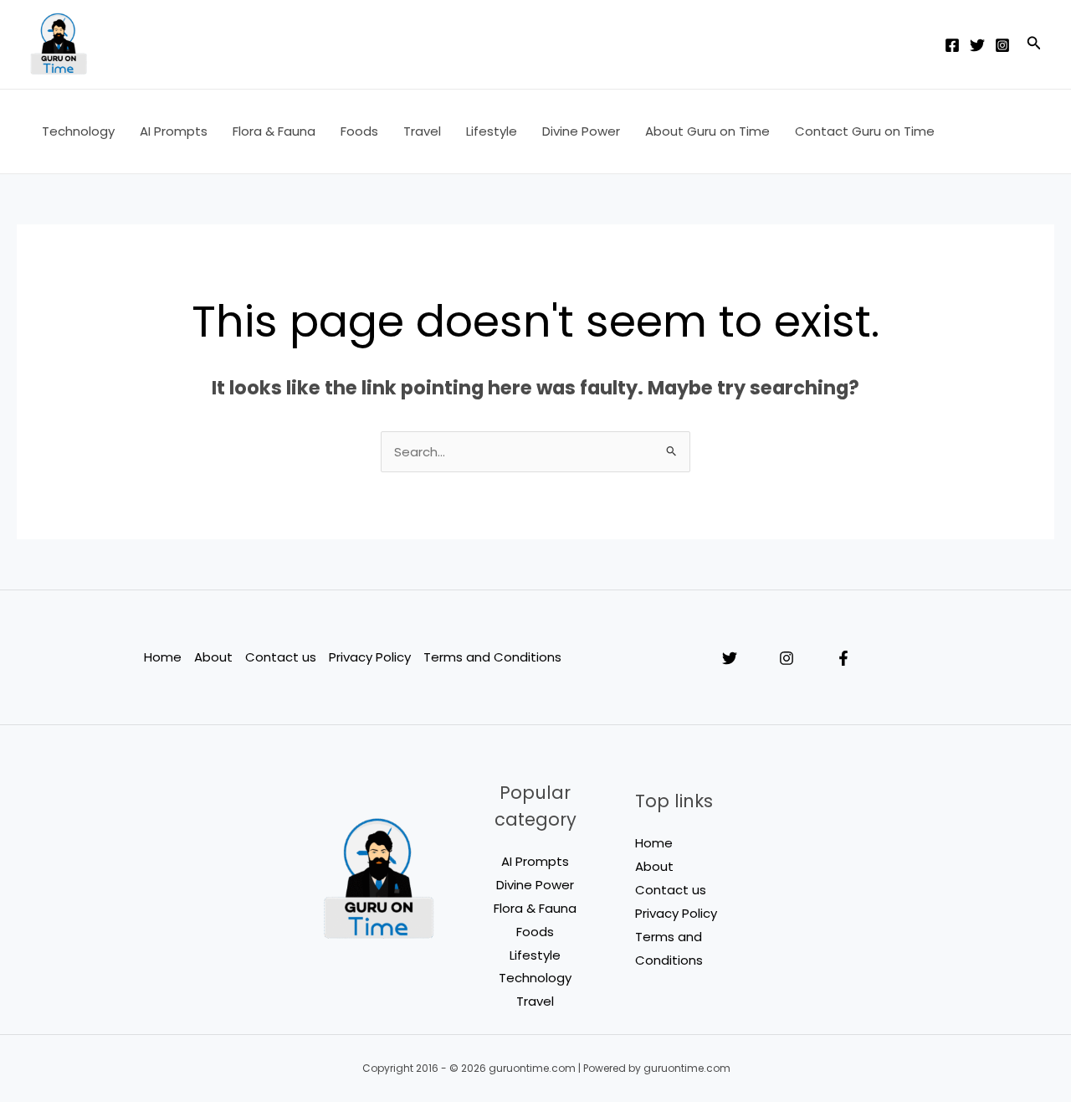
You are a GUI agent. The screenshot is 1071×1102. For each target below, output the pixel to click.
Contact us (280, 657)
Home (163, 657)
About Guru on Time (707, 131)
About (213, 657)
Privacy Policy (370, 657)
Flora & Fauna (274, 131)
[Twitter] (977, 45)
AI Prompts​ (174, 131)
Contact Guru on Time (865, 131)
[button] (1034, 44)
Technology (78, 131)
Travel (422, 131)
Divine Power (581, 131)
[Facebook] (952, 45)
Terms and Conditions (492, 657)
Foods (359, 131)
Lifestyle (491, 131)
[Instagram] (1002, 45)
